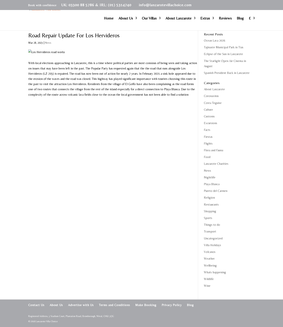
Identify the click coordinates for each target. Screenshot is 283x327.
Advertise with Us (81, 305)
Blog (240, 18)
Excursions (210, 123)
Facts (207, 130)
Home (109, 18)
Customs (209, 116)
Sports (208, 218)
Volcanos (209, 252)
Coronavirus (211, 96)
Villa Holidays (212, 245)
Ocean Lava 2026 (214, 40)
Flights (208, 143)
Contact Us (36, 305)
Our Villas (149, 18)
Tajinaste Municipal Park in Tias (223, 47)
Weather (209, 258)
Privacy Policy (172, 305)
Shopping (210, 211)
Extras (205, 18)
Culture (208, 109)
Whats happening (215, 272)
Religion (209, 197)
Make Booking (146, 305)
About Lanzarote (179, 18)
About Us (126, 18)
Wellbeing (210, 265)
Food (207, 157)
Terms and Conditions (114, 305)
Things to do (212, 225)
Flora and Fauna (213, 150)
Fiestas (208, 137)
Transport (210, 231)
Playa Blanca (211, 184)
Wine (207, 286)
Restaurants (211, 204)
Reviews (225, 18)
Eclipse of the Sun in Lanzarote (223, 54)
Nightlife (209, 177)
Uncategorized (213, 238)
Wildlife (209, 279)
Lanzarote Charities (216, 164)
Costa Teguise (213, 103)
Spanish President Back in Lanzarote (227, 73)
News (48, 42)
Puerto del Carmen (215, 191)
